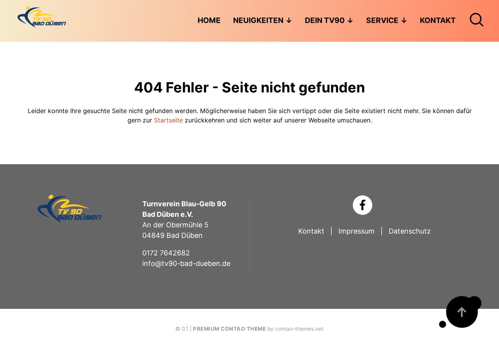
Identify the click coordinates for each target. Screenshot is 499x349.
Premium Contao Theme (229, 329)
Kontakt (311, 231)
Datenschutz (410, 231)
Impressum (356, 231)
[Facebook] (362, 205)
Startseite (168, 120)
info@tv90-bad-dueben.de (186, 263)
